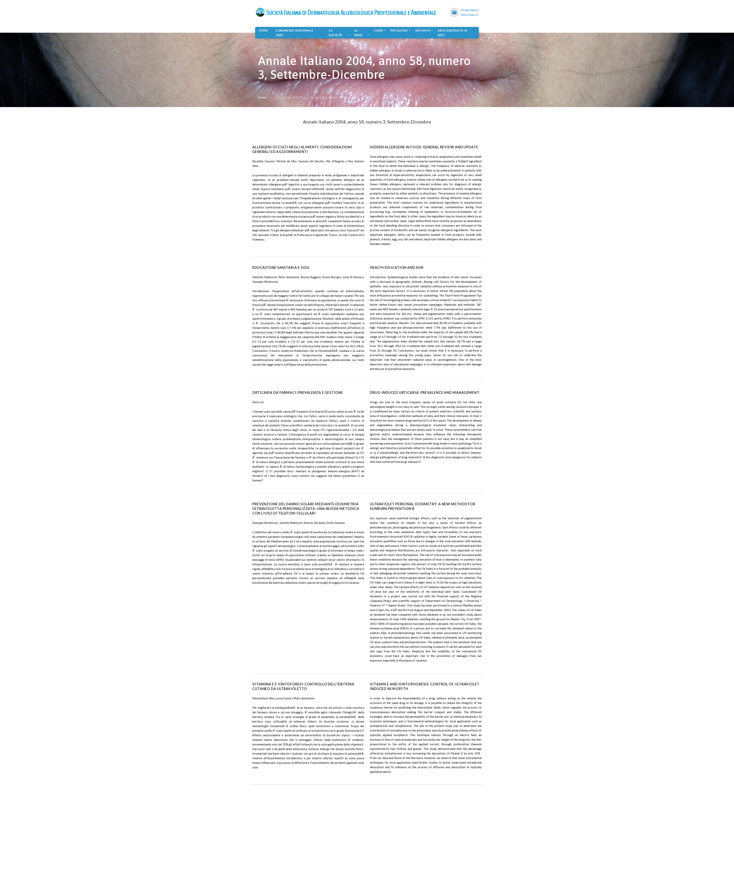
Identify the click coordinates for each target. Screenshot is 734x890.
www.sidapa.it (469, 14)
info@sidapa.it (469, 10)
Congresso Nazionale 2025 (294, 33)
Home (263, 30)
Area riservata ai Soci (452, 33)
